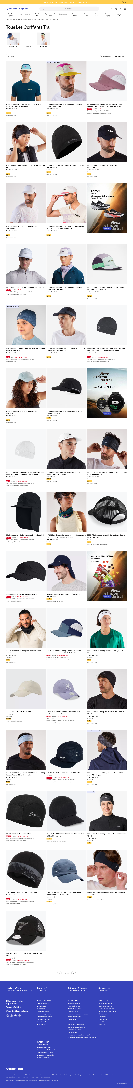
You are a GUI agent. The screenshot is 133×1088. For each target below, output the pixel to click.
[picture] (26, 81)
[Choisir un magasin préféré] (112, 9)
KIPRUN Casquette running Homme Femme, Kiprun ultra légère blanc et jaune (65, 473)
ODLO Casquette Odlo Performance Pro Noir (22, 594)
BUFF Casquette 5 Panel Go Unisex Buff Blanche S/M (25, 287)
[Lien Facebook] (7, 1015)
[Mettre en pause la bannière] (122, 2)
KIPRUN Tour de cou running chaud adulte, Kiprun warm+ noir (24, 652)
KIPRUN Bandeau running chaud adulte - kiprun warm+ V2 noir (107, 835)
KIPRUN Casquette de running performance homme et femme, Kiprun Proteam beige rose (66, 227)
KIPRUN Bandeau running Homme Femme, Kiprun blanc (105, 652)
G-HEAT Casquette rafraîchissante (18, 712)
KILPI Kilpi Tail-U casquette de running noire (21, 892)
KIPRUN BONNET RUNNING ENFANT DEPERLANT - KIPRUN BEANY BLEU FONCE (26, 349)
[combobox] (121, 56)
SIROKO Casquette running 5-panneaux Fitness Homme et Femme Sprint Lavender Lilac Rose (104, 105)
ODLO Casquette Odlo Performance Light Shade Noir (25, 535)
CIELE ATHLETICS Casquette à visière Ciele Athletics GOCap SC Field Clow (65, 835)
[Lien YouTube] (15, 1015)
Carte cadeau (119, 15)
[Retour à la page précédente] (59, 973)
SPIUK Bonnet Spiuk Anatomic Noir (18, 834)
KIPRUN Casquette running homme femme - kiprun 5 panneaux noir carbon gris (66, 349)
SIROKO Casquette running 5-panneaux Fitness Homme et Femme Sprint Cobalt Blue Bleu (64, 652)
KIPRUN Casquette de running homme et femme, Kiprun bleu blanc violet (65, 288)
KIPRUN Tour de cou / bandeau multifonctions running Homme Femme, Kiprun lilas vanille (26, 774)
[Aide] (116, 9)
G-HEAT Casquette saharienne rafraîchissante (63, 594)
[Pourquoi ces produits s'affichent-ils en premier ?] (101, 56)
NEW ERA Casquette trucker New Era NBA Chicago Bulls (24, 955)
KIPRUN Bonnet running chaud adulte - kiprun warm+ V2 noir (106, 713)
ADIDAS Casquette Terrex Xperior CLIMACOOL (63, 773)
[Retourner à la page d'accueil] (17, 9)
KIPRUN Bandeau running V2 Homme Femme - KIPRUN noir (25, 166)
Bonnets (28, 46)
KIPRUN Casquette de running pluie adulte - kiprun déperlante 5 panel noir (65, 412)
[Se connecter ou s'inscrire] (121, 9)
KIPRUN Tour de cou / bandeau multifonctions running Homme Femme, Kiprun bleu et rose (66, 536)
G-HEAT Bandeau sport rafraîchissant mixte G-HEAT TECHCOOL (106, 894)
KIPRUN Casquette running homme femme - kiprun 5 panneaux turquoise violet (106, 288)
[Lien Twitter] (11, 1015)
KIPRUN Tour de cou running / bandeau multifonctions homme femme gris (107, 473)
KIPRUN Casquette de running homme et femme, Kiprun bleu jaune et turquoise (24, 105)
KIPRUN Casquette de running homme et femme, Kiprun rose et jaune (65, 105)
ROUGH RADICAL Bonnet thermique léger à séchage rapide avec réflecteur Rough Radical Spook (106, 349)
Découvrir (107, 228)
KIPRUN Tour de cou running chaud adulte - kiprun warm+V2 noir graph (105, 774)
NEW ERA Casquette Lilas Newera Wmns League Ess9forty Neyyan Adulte (64, 713)
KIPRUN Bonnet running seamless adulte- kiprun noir (66, 165)
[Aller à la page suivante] (73, 973)
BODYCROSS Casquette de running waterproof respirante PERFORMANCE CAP (64, 894)
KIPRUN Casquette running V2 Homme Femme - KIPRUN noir (104, 166)
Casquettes (13, 46)
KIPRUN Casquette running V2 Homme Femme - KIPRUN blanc (23, 227)
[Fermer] (125, 2)
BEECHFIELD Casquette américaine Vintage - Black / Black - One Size (106, 536)
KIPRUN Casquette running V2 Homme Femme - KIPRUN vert (23, 412)
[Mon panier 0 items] (125, 9)
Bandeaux (43, 46)
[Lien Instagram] (19, 1015)
